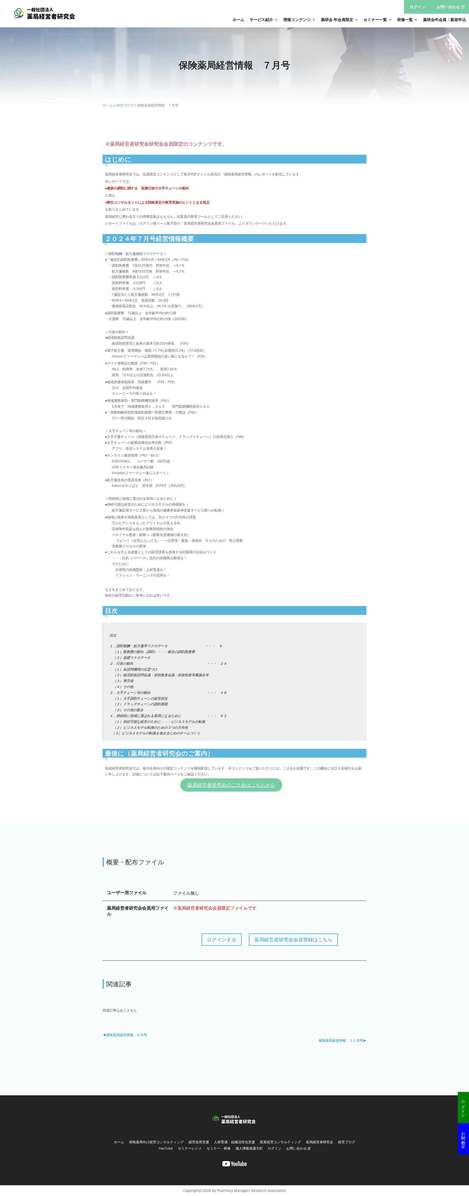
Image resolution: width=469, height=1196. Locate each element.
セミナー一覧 (375, 19)
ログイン (463, 1106)
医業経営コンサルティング (280, 1142)
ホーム (238, 19)
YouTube (166, 1148)
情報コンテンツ (297, 19)
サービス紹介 (261, 19)
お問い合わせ (463, 1138)
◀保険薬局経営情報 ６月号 (125, 1035)
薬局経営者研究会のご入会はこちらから (231, 785)
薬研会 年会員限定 (337, 19)
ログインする (221, 939)
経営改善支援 (199, 1142)
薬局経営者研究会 (319, 1142)
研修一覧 (405, 19)
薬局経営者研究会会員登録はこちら (293, 939)
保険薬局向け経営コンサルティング (156, 1142)
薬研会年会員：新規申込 (444, 19)
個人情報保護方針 (249, 1148)
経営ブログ (125, 105)
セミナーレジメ (190, 1148)
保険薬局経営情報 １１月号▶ (342, 1040)
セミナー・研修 (219, 1148)
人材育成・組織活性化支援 (234, 1142)
